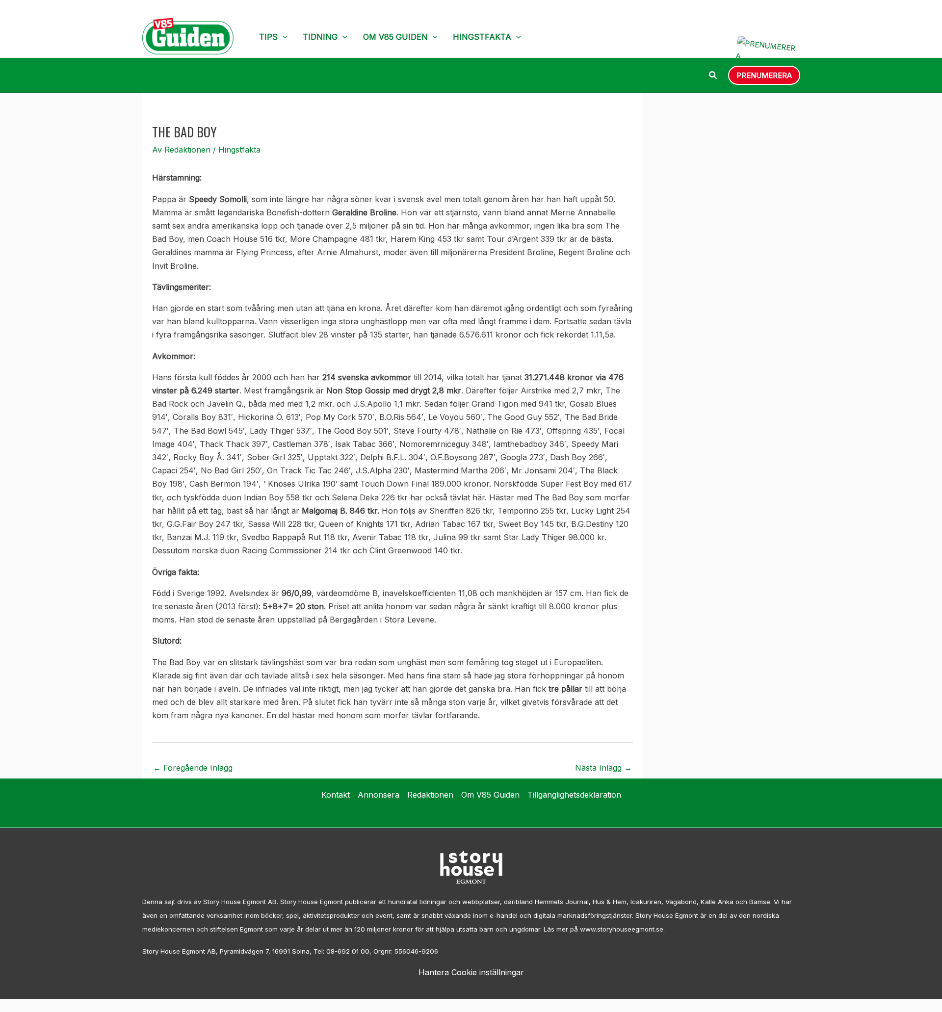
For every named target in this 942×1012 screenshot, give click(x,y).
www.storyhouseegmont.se (621, 929)
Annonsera (378, 795)
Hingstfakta (482, 37)
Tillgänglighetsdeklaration (574, 795)
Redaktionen (430, 795)
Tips (268, 37)
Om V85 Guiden (395, 37)
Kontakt (335, 795)
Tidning (320, 37)
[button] (283, 37)
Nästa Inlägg (603, 768)
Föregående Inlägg (193, 768)
